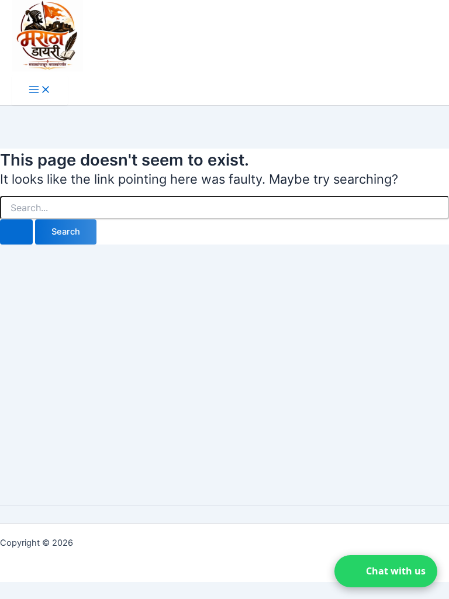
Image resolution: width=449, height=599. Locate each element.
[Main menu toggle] (40, 90)
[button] (385, 571)
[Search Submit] (16, 232)
